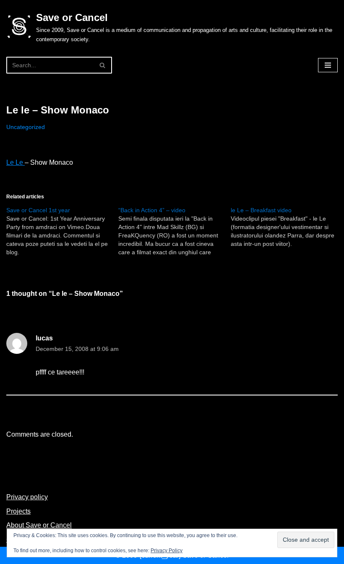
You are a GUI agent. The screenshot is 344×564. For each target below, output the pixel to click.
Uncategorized (25, 127)
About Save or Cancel (39, 525)
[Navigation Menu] (328, 65)
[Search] (102, 65)
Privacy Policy (166, 550)
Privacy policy (27, 497)
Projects (18, 511)
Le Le (15, 162)
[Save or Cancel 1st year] (62, 231)
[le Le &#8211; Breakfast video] (287, 227)
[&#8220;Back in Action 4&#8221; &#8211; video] (174, 231)
